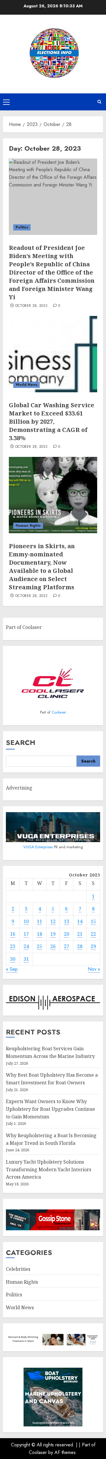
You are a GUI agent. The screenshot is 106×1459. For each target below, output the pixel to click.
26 (53, 946)
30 (12, 959)
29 (93, 946)
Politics (22, 227)
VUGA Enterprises (38, 847)
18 (39, 934)
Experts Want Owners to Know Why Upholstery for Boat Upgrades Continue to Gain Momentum (50, 1109)
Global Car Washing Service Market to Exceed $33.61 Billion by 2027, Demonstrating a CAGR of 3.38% (51, 421)
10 (26, 921)
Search (20, 742)
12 (53, 921)
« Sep (12, 969)
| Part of (87, 1444)
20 (66, 934)
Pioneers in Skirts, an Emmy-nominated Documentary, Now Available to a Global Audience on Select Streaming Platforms (42, 566)
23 (12, 946)
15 (93, 921)
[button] (6, 102)
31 (26, 959)
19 (53, 934)
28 (79, 946)
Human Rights (28, 525)
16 (12, 934)
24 (26, 946)
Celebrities (18, 1269)
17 (26, 934)
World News (26, 384)
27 (66, 946)
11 (39, 921)
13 (66, 921)
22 (93, 934)
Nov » (94, 969)
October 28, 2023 (31, 306)
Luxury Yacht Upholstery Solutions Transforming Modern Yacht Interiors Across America (48, 1169)
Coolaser (59, 712)
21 (79, 934)
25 (39, 946)
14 (79, 921)
